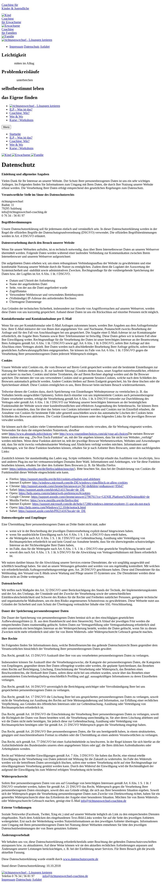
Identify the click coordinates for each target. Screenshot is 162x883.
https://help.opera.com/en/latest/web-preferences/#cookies (54, 493)
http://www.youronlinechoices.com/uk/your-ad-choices (93, 433)
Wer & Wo (16, 116)
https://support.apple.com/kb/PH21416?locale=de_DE (52, 511)
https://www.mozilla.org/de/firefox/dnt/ (54, 500)
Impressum (16, 46)
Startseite (15, 134)
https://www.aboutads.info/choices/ (30, 433)
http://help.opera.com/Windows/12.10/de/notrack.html (52, 507)
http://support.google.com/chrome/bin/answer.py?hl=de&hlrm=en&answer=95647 (72, 486)
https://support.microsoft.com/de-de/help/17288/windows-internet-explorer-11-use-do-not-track (91, 503)
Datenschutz (31, 46)
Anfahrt (45, 46)
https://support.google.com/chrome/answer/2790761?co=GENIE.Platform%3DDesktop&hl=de (90, 496)
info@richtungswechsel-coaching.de (103, 800)
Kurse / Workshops (21, 120)
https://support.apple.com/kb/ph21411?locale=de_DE (51, 489)
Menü (6, 127)
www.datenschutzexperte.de (80, 859)
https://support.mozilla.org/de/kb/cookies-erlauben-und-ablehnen (60, 479)
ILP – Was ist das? (20, 109)
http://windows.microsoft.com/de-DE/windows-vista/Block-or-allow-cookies (80, 482)
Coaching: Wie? (19, 113)
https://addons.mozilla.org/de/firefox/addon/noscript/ (41, 468)
